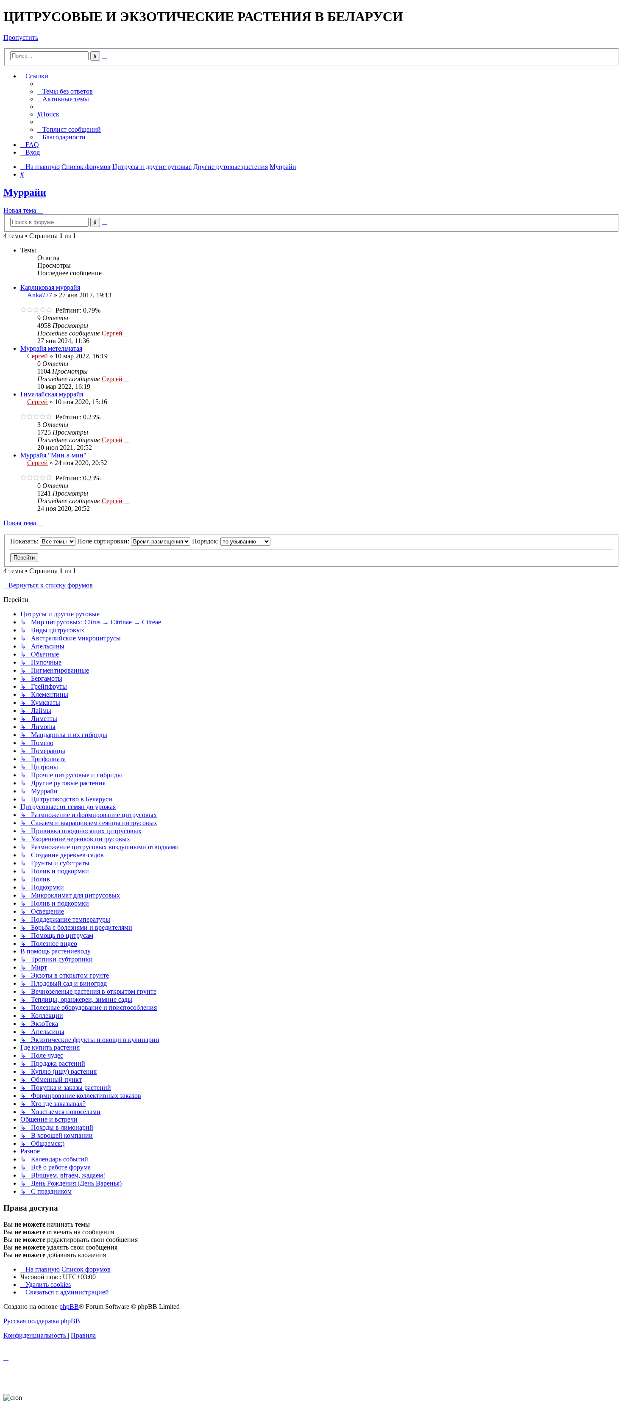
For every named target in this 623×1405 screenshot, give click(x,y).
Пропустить (20, 37)
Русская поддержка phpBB (41, 1321)
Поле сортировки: (104, 541)
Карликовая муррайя (50, 287)
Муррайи (24, 192)
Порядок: (206, 541)
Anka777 (39, 295)
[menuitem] (65, 91)
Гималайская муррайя (51, 394)
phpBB (69, 1306)
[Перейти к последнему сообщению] (126, 333)
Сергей (112, 333)
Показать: (25, 541)
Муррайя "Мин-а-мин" (53, 455)
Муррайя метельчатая (51, 348)
